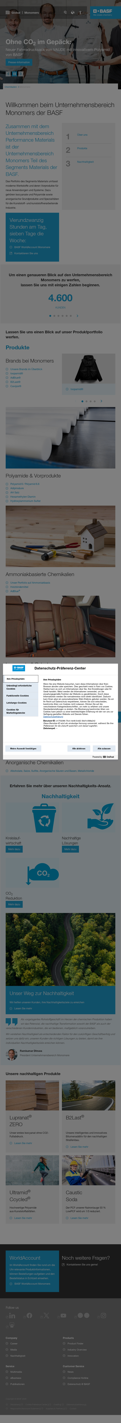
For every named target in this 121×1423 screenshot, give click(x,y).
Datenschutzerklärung (53, 716)
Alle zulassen (104, 748)
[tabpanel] (79, 705)
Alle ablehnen (79, 748)
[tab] (20, 678)
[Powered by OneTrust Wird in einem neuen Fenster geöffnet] (104, 758)
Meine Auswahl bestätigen (23, 748)
